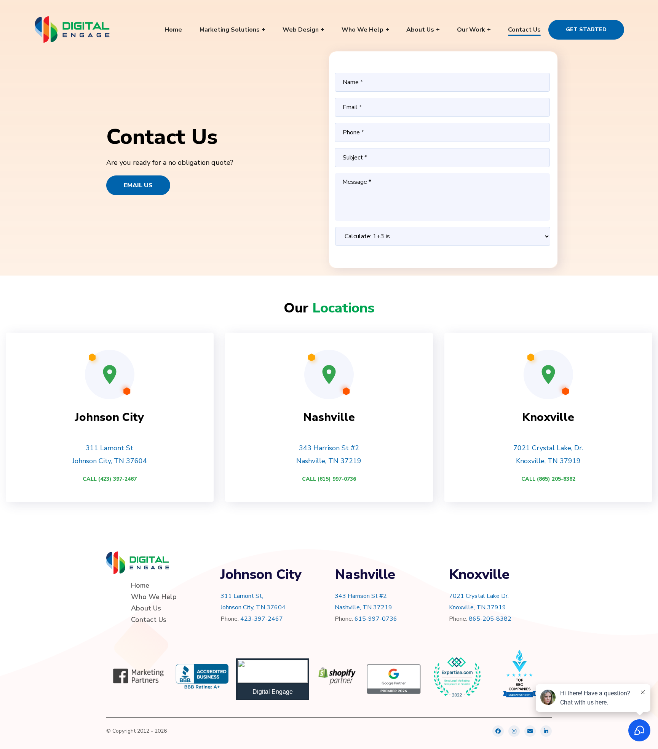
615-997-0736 (376, 619)
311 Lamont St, (241, 596)
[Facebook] (498, 731)
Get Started (586, 29)
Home (140, 585)
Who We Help (154, 597)
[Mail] (530, 731)
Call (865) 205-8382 (548, 479)
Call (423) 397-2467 (110, 479)
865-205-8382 (490, 619)
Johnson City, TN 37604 (253, 607)
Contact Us (148, 619)
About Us (146, 608)
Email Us (138, 185)
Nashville (329, 417)
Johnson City (109, 417)
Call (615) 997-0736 (329, 479)
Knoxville (548, 417)
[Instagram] (514, 731)
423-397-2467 (261, 619)
